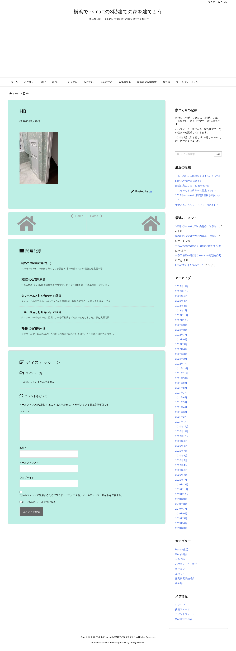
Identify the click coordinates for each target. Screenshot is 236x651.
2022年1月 (181, 363)
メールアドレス (29, 462)
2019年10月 (181, 494)
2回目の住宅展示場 (33, 279)
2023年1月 (181, 310)
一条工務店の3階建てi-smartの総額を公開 (198, 245)
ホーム (15, 93)
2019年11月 (181, 489)
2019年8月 (181, 503)
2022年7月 (181, 334)
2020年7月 (181, 450)
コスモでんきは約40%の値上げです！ (195, 190)
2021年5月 (181, 402)
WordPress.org (183, 619)
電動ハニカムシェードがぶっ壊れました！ (198, 204)
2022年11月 (181, 315)
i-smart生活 (181, 549)
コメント (24, 411)
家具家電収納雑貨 (185, 578)
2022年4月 (181, 349)
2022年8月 (181, 329)
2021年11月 (181, 373)
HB (27, 93)
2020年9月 (181, 440)
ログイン (180, 604)
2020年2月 (181, 474)
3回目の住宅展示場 (33, 328)
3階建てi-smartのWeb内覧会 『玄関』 (196, 226)
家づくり (180, 573)
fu (150, 191)
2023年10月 (182, 291)
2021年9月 (181, 382)
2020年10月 (182, 436)
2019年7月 (181, 508)
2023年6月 (181, 295)
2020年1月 (181, 479)
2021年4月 (181, 407)
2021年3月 (181, 411)
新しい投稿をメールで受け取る (39, 501)
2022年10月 (181, 320)
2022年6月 (181, 339)
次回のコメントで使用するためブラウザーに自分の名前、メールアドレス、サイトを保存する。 (72, 495)
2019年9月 (181, 498)
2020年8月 (181, 445)
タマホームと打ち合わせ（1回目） (42, 295)
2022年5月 (181, 344)
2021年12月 (181, 368)
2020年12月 (181, 426)
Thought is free (137, 642)
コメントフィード (185, 614)
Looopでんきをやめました (189, 265)
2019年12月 (181, 484)
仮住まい (180, 568)
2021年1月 (181, 421)
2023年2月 (181, 305)
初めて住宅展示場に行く (36, 263)
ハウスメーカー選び (186, 563)
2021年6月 (181, 397)
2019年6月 (181, 513)
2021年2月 (181, 416)
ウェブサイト (27, 477)
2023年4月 (181, 300)
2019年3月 (181, 527)
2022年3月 (181, 353)
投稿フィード (182, 609)
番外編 (178, 583)
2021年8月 (181, 387)
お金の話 (180, 559)
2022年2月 (181, 358)
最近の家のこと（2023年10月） (192, 185)
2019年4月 (181, 523)
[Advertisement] (118, 51)
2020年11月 (181, 431)
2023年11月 (181, 286)
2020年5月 (181, 460)
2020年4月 (181, 465)
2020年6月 (181, 455)
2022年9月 (181, 324)
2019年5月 (181, 518)
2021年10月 (181, 378)
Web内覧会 (181, 554)
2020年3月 (181, 469)
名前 (23, 447)
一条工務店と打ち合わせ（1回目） (42, 312)
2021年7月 (181, 392)
